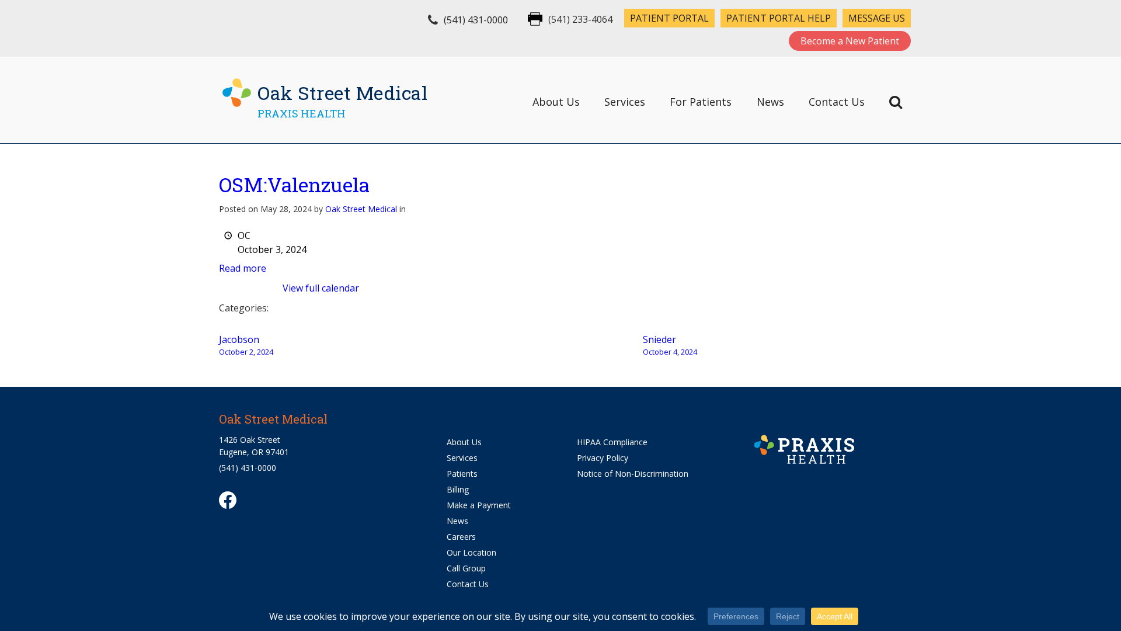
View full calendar (321, 288)
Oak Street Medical (361, 208)
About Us (556, 102)
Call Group (466, 568)
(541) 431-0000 (476, 19)
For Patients (701, 102)
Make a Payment (479, 505)
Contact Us (837, 102)
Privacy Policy (602, 457)
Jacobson (246, 345)
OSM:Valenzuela (294, 184)
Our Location (471, 552)
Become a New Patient (849, 40)
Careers (461, 536)
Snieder (670, 345)
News (770, 102)
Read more (242, 268)
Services (624, 102)
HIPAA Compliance (612, 442)
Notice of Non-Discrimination (632, 473)
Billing (458, 489)
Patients (462, 473)
